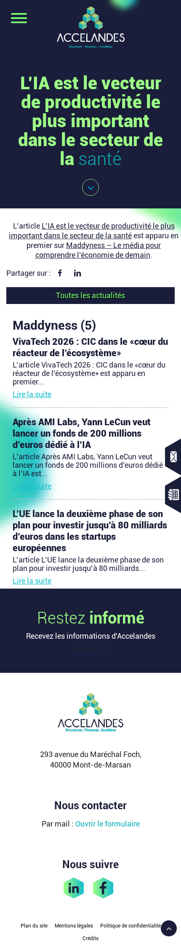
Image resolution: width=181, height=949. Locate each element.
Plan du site (34, 926)
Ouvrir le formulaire (107, 823)
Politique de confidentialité (130, 926)
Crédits (90, 938)
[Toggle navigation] (19, 19)
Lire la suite (32, 394)
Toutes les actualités (90, 295)
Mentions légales (74, 926)
